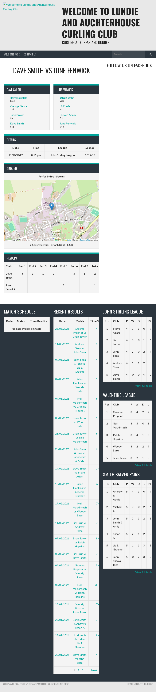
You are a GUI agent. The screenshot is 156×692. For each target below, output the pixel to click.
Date (9, 321)
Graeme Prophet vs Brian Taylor (80, 332)
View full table (143, 385)
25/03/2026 (62, 328)
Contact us (30, 54)
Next (94, 670)
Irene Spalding (18, 97)
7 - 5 (98, 503)
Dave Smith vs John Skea (80, 658)
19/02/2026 (62, 468)
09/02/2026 (62, 538)
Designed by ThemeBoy (140, 684)
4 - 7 (98, 654)
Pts (150, 321)
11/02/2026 (62, 522)
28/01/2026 (62, 604)
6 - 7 (98, 398)
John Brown (17, 114)
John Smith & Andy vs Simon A (79, 623)
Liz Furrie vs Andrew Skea (80, 526)
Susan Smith (67, 97)
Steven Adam (68, 114)
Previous (60, 670)
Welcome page (12, 54)
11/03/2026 (62, 344)
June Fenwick (68, 123)
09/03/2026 (62, 359)
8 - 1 (98, 635)
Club (116, 321)
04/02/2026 (62, 565)
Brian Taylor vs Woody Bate (80, 422)
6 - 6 (98, 483)
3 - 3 (98, 449)
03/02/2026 (62, 584)
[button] (51, 207)
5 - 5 (98, 418)
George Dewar (19, 106)
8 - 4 (98, 538)
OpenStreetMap (85, 240)
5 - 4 (98, 379)
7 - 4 (98, 522)
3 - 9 (98, 344)
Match (21, 321)
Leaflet (69, 240)
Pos (107, 321)
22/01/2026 (62, 654)
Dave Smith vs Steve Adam (80, 472)
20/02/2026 (62, 449)
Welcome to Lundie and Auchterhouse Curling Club (101, 22)
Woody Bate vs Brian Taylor (80, 608)
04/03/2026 (62, 398)
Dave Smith (17, 123)
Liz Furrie (65, 106)
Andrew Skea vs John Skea (80, 348)
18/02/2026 (62, 483)
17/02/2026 (62, 503)
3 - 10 (98, 584)
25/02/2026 (62, 433)
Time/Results (38, 321)
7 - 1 (98, 619)
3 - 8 (98, 468)
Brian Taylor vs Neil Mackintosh (80, 437)
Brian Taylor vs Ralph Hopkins (80, 542)
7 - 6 (98, 553)
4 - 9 (98, 328)
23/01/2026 (62, 619)
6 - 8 (98, 433)
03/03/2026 (62, 418)
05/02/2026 (62, 553)
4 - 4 (98, 359)
